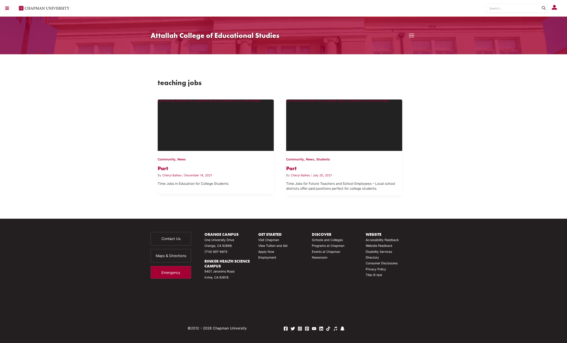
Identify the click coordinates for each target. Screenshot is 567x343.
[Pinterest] (307, 328)
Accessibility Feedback (382, 240)
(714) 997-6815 (215, 251)
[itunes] (335, 328)
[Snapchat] (342, 328)
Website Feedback (379, 246)
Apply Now (266, 251)
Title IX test (374, 275)
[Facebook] (286, 328)
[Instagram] (300, 328)
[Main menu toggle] (7, 8)
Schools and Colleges (327, 240)
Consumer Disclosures (382, 263)
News (181, 159)
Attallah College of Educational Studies (215, 35)
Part (163, 168)
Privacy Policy (376, 269)
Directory (372, 257)
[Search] (544, 8)
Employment (267, 257)
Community (166, 159)
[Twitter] (293, 328)
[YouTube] (314, 328)
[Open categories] (411, 35)
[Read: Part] (215, 124)
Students (323, 159)
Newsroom (319, 257)
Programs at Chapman (328, 246)
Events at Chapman (326, 251)
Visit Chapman (268, 240)
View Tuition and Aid (272, 246)
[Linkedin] (321, 328)
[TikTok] (328, 328)
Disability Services (379, 251)
